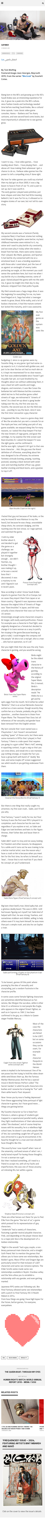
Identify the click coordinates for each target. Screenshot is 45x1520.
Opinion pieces (6, 53)
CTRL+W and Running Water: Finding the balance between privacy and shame (17, 1427)
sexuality (24, 1358)
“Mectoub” (27, 76)
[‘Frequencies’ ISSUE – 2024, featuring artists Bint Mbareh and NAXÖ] (22, 1506)
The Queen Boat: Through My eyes (22, 1372)
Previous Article (22, 1368)
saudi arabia (13, 1358)
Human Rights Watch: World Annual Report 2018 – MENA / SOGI (22, 1381)
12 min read (19, 53)
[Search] (43, 3)
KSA (4, 1358)
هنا (2, 60)
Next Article (22, 1376)
